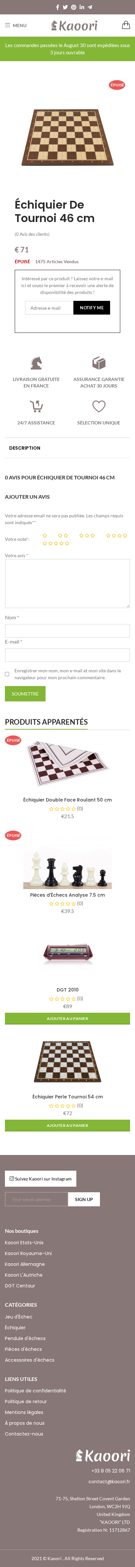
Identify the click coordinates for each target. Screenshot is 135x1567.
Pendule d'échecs (25, 1338)
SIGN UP (84, 1199)
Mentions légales (24, 1412)
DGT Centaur (20, 1286)
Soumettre (25, 694)
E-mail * (13, 641)
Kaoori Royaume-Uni (28, 1253)
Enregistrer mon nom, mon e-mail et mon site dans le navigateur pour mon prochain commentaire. (67, 674)
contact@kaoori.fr (109, 1481)
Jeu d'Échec (18, 1317)
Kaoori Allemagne (25, 1264)
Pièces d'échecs (23, 1349)
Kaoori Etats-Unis (24, 1242)
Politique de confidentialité (35, 1390)
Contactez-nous (24, 1434)
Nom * (12, 617)
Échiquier (15, 1327)
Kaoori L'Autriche (24, 1275)
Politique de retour (26, 1401)
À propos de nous (25, 1423)
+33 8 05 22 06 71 (110, 1471)
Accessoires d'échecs (29, 1360)
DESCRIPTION (24, 448)
